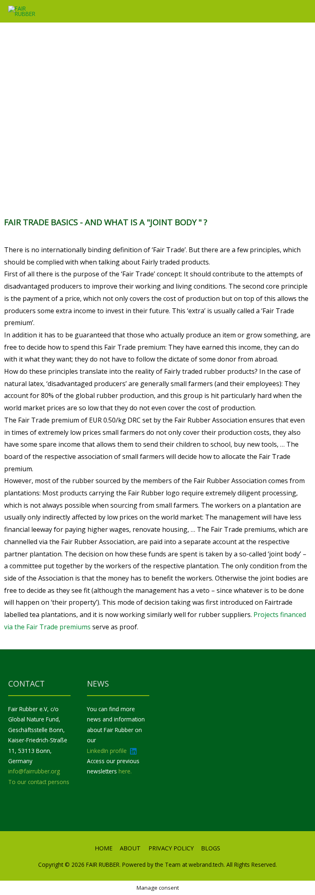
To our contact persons (38, 782)
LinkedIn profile (107, 751)
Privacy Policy (171, 848)
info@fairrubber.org (34, 771)
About (130, 848)
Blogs (210, 848)
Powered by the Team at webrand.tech (172, 864)
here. (125, 771)
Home (103, 848)
